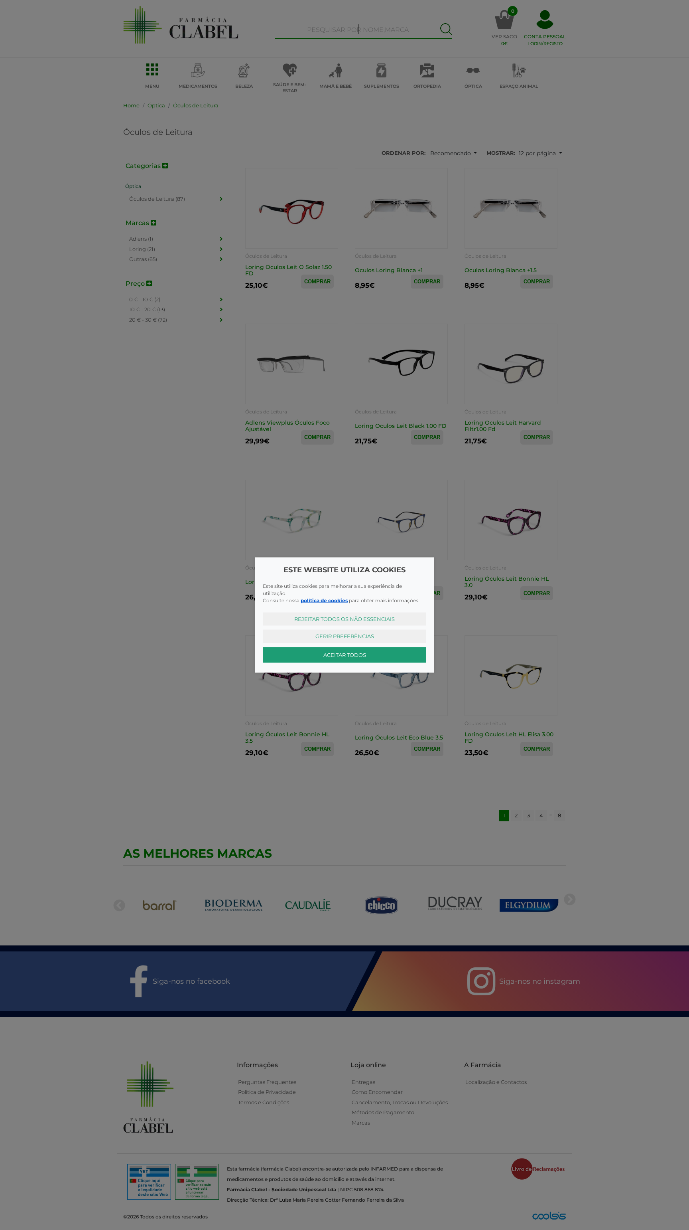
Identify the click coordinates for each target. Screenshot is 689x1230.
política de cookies (324, 600)
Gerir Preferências (344, 636)
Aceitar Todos (344, 654)
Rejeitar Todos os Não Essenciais (344, 618)
